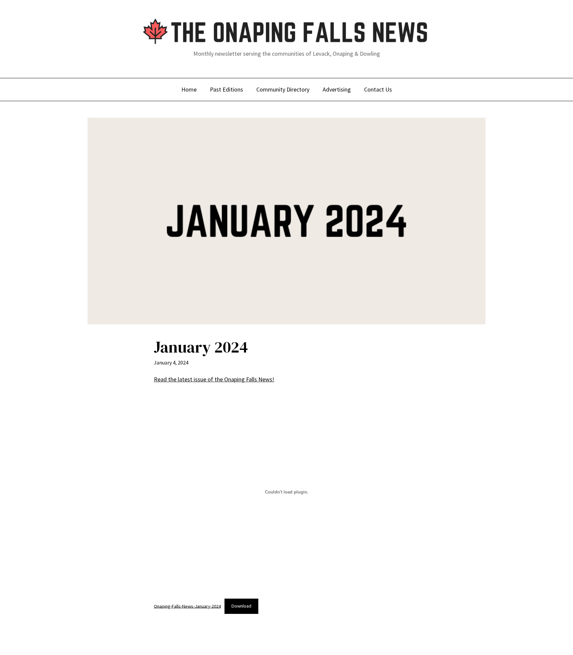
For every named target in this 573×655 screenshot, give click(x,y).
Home (189, 89)
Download (241, 606)
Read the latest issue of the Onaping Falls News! (214, 379)
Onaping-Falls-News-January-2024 (187, 606)
